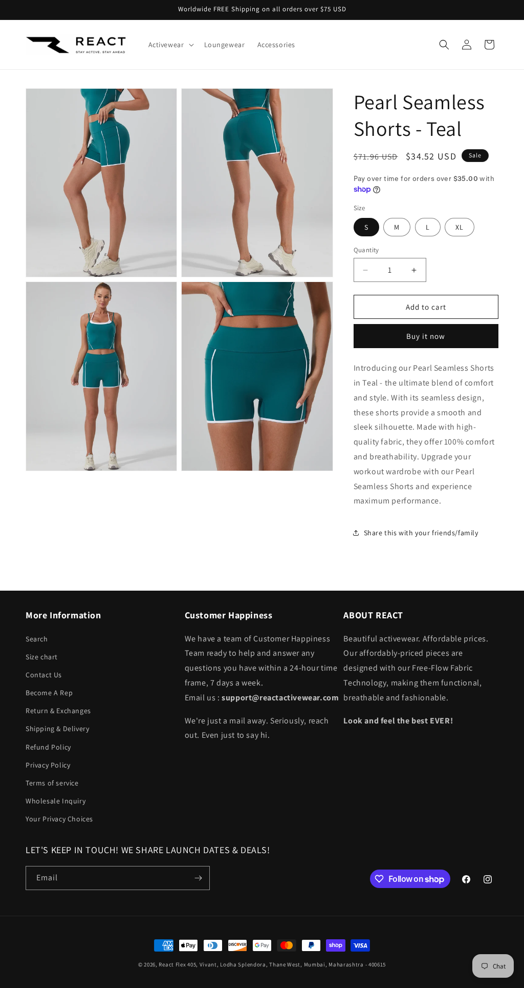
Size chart (42, 656)
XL (459, 227)
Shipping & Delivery (57, 728)
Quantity (366, 250)
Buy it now (425, 336)
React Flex (172, 964)
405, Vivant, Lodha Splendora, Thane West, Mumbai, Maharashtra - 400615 (286, 964)
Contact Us (44, 674)
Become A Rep (49, 692)
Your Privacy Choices (59, 818)
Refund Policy (48, 747)
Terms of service (52, 783)
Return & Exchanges (58, 710)
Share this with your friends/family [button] (421, 532)
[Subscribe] (198, 878)
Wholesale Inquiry (55, 800)
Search (37, 638)
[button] (170, 44)
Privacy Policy (48, 765)
